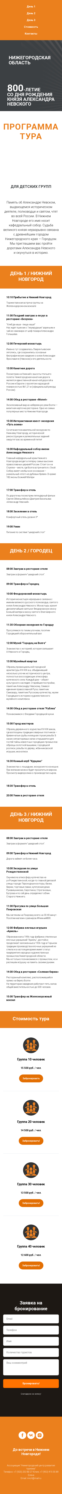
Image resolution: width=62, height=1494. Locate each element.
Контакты (31, 33)
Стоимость (31, 26)
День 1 (31, 6)
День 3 (31, 20)
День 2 (31, 13)
